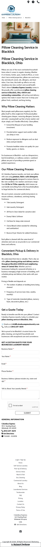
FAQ (20, 495)
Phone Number (7, 371)
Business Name (8, 349)
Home (3, 17)
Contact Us (20, 504)
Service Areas (20, 471)
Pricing (20, 498)
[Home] (12, 10)
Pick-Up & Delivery (20, 469)
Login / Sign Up (20, 460)
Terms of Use (20, 510)
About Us (20, 483)
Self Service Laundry (20, 466)
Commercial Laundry (20, 480)
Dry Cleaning (20, 477)
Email (4, 363)
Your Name (6, 356)
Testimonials (20, 492)
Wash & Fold (21, 474)
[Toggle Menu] (37, 10)
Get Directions (8, 433)
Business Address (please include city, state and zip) (19, 379)
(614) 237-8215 (10, 431)
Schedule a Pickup (20, 544)
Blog (20, 486)
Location (20, 501)
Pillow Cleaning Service (15, 17)
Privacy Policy (20, 507)
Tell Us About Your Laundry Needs (14, 388)
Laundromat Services (20, 489)
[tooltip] (28, 2)
